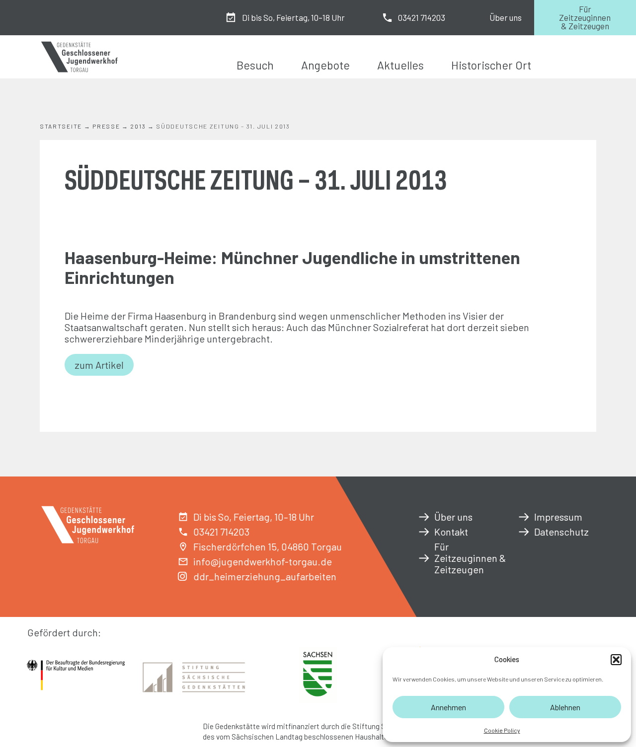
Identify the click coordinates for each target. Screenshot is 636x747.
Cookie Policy (502, 730)
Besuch (255, 65)
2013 (138, 126)
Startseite (61, 126)
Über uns (505, 17)
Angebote (325, 65)
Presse (106, 126)
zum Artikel (99, 365)
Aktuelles (400, 65)
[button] (616, 660)
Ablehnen (565, 707)
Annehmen (448, 707)
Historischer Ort (491, 65)
